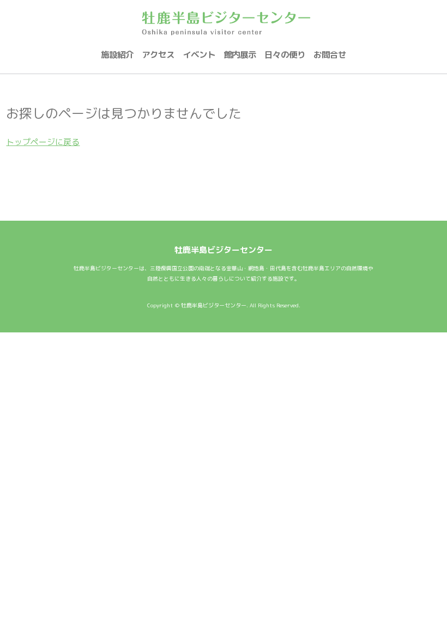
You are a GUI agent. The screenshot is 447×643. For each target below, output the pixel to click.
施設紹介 (117, 54)
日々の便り (284, 54)
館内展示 (240, 54)
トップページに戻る (43, 142)
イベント (199, 54)
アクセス (158, 54)
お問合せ (329, 54)
